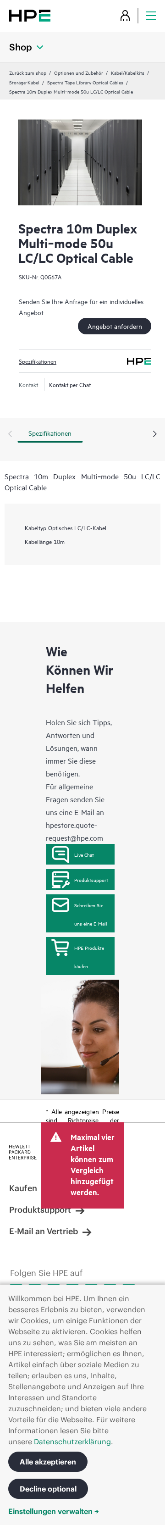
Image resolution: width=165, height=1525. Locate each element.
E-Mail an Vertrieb (43, 1231)
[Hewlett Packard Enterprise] (29, 15)
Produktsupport (91, 879)
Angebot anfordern (115, 326)
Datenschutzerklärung (72, 1441)
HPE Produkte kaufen (89, 957)
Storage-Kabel (24, 82)
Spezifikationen (37, 361)
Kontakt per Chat (70, 384)
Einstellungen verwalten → (53, 1511)
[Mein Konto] (125, 15)
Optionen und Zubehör (78, 72)
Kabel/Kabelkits (127, 72)
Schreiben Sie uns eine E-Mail (90, 914)
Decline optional (48, 1488)
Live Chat (84, 854)
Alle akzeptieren (48, 1461)
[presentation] (155, 434)
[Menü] (151, 15)
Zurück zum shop (27, 72)
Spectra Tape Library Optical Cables (85, 82)
